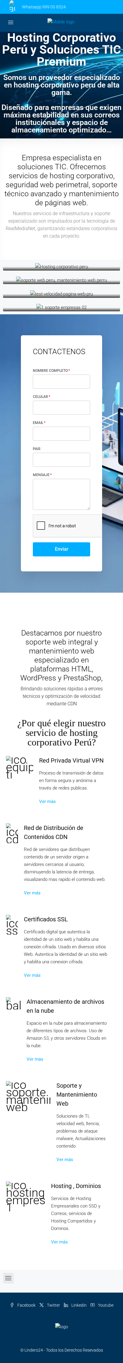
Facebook (26, 1305)
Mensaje (41, 475)
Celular (40, 397)
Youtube (105, 1305)
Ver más (47, 801)
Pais (36, 449)
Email (38, 423)
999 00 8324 (54, 6)
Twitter (53, 1305)
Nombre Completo (50, 371)
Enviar (61, 549)
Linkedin (78, 1305)
